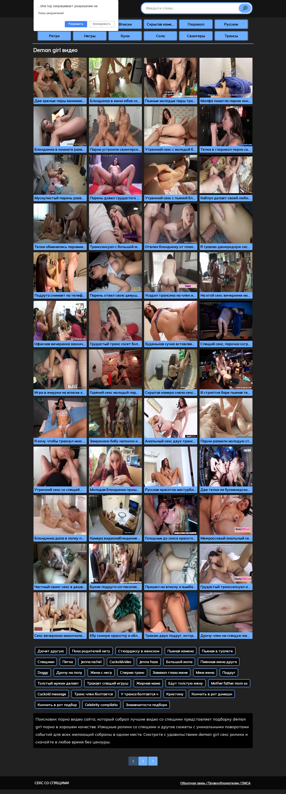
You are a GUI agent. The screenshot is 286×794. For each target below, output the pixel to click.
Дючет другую (51, 651)
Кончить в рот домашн (211, 694)
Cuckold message (52, 694)
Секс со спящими (52, 783)
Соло (160, 36)
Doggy (43, 672)
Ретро (54, 36)
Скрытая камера (161, 24)
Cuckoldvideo (120, 661)
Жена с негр (101, 672)
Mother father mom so (229, 683)
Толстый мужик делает (58, 683)
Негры (89, 36)
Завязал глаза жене (170, 672)
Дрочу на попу (69, 672)
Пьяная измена (180, 651)
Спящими (46, 661)
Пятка (67, 661)
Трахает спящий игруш (107, 683)
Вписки (125, 24)
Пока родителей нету (91, 651)
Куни (125, 36)
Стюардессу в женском (138, 651)
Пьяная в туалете (217, 651)
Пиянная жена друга (218, 661)
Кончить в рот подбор (57, 704)
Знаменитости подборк (146, 704)
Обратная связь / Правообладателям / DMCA (215, 783)
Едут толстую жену (185, 683)
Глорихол (196, 24)
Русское (231, 24)
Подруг (229, 672)
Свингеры (196, 36)
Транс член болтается (93, 694)
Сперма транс (132, 672)
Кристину (174, 694)
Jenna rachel (91, 661)
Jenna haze (148, 661)
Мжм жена (205, 672)
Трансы (231, 36)
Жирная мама (148, 683)
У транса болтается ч (139, 694)
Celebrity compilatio (101, 704)
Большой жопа (179, 661)
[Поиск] (245, 8)
